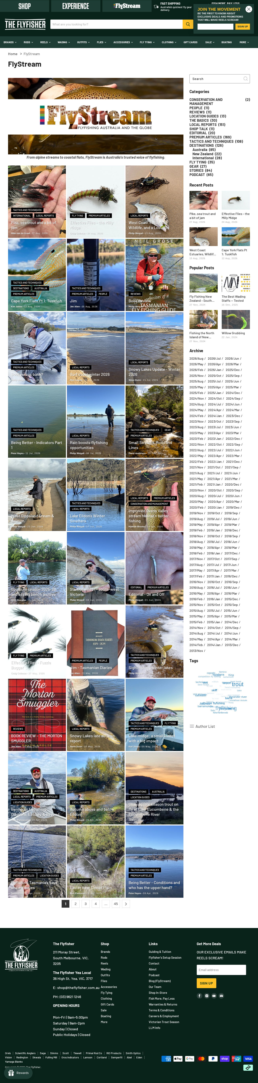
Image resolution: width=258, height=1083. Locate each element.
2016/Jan (213, 599)
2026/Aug (196, 358)
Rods (27, 42)
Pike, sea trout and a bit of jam (33, 225)
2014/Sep (231, 627)
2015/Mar (230, 616)
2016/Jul (213, 587)
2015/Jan (213, 622)
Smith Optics (133, 1053)
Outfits (82, 42)
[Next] (126, 904)
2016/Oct (213, 582)
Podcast (154, 975)
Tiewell (77, 1053)
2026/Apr (214, 364)
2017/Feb (195, 576)
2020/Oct (215, 490)
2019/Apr (213, 524)
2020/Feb (196, 507)
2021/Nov (196, 467)
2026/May (196, 364)
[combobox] (219, 78)
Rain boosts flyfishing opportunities (89, 445)
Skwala (36, 1057)
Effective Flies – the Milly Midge (91, 225)
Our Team (155, 987)
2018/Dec (231, 530)
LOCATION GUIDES (22, 802)
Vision (8, 1057)
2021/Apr (213, 479)
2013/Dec (231, 645)
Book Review (140, 300)
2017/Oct (213, 559)
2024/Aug (196, 404)
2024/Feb (196, 416)
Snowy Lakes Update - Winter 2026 (154, 372)
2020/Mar (233, 501)
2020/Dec (232, 484)
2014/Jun (231, 633)
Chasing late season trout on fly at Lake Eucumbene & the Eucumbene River (154, 809)
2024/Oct (215, 398)
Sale (208, 42)
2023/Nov (196, 421)
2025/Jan (214, 393)
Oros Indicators (70, 1057)
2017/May (196, 570)
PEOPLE (103, 293)
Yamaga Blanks (14, 1061)
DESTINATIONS (21, 288)
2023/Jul (214, 427)
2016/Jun (230, 587)
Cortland (102, 1057)
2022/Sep (233, 444)
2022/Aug (196, 450)
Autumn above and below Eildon (92, 812)
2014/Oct (214, 627)
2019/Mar (230, 524)
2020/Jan (215, 507)
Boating (227, 42)
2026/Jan (214, 370)
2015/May (196, 616)
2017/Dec (231, 553)
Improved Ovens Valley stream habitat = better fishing (149, 515)
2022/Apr (215, 456)
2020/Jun (233, 496)
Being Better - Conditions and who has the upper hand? (154, 885)
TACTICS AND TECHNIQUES (27, 209)
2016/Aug (196, 587)
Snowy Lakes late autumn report (92, 738)
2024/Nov (196, 398)
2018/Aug (196, 542)
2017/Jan (213, 576)
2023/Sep (233, 421)
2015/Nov (196, 604)
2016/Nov (196, 582)
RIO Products (113, 1053)
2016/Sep (231, 582)
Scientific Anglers (25, 1053)
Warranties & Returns (163, 1004)
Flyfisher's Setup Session (165, 957)
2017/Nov (196, 559)
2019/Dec (232, 507)
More (243, 42)
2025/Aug (196, 381)
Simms (54, 1053)
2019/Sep (231, 513)
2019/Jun (230, 519)
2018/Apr (213, 547)
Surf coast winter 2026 (90, 374)
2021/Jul (213, 473)
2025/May (196, 387)
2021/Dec (233, 461)
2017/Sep (230, 559)
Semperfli (116, 1057)
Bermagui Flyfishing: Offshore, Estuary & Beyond (35, 812)
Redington (22, 1057)
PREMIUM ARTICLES (99, 215)
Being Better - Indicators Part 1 (36, 445)
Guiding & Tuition (160, 951)
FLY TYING (77, 215)
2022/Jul (214, 450)
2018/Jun (230, 542)
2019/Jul (213, 519)
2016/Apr (213, 593)
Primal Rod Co (94, 1053)
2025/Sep (233, 375)
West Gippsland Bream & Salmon (32, 518)
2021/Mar (231, 479)
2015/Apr (213, 616)
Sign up (206, 983)
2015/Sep (231, 604)
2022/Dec (233, 438)
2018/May (196, 547)
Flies (100, 42)
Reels (44, 42)
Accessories (122, 42)
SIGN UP (242, 26)
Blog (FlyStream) (160, 981)
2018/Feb (196, 553)
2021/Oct (214, 467)
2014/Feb (196, 645)
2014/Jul (213, 633)
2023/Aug (196, 427)
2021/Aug (196, 473)
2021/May (196, 479)
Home (13, 54)
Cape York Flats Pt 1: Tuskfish (36, 300)
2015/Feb (196, 622)
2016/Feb (196, 599)
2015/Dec (231, 599)
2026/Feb (196, 370)
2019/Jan (213, 530)
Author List (205, 726)
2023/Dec (233, 416)
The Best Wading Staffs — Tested (234, 298)
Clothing (168, 42)
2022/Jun (233, 450)
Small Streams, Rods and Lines (150, 445)
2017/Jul (213, 565)
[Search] (188, 24)
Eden (139, 1057)
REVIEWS (135, 293)
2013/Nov (196, 651)
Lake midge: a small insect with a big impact (152, 738)
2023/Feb (196, 438)
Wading (63, 42)
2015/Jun (230, 610)
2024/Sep (233, 398)
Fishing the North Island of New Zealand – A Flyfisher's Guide (201, 335)
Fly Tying (146, 42)
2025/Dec (233, 370)
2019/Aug (196, 519)
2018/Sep (231, 536)
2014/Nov (196, 627)
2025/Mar (232, 387)
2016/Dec (230, 576)
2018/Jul (213, 542)
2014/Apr (213, 639)
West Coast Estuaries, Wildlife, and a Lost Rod (149, 225)
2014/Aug (196, 633)
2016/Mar (230, 593)
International (22, 215)
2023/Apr (214, 433)
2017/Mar (230, 570)
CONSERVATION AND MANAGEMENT (149, 503)
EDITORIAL (136, 587)
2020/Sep (233, 490)
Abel (129, 1057)
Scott (65, 1053)
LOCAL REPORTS (45, 215)
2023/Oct (214, 421)
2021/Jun (231, 473)
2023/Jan (214, 438)
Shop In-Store (158, 992)
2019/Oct (213, 513)
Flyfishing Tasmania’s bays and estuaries (34, 885)
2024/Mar (233, 410)
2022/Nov (196, 444)
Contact (154, 963)
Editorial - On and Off (146, 594)
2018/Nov (196, 536)
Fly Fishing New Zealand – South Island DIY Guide (200, 298)
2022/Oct (215, 444)
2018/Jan (213, 553)
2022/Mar (233, 456)
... (105, 904)
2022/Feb (196, 461)
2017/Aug (196, 565)
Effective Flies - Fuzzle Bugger (31, 665)
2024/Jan (215, 416)
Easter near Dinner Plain (91, 887)
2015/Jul (213, 610)
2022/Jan (215, 461)
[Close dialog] (248, 9)
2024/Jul (214, 404)
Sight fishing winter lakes (151, 667)
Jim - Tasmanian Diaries (91, 667)
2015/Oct (213, 604)
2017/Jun (230, 565)
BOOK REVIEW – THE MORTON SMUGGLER (36, 738)
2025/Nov (196, 375)
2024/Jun (233, 404)
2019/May (196, 524)
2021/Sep (231, 467)
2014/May (196, 639)
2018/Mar (230, 547)
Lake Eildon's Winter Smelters (87, 518)
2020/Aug (196, 496)
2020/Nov (196, 490)
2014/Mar (231, 639)
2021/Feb (196, 484)
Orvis (8, 1053)
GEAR (168, 429)
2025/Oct (214, 375)
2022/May (196, 456)
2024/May (196, 410)
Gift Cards (191, 42)
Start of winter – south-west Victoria (94, 592)
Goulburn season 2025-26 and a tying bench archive (33, 592)
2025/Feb (196, 393)
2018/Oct (213, 536)
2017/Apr (213, 570)
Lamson (87, 1057)
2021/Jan (214, 484)
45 (116, 904)
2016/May (196, 593)
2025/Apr (214, 387)
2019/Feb (196, 530)
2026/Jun (232, 358)
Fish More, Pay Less (162, 998)
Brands (9, 42)
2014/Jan (214, 645)
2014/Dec (231, 622)
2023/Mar (232, 433)
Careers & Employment (164, 1016)
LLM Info (154, 1028)
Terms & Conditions (161, 1010)
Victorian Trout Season (164, 1022)
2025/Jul (214, 381)
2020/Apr (215, 501)
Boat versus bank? (27, 374)
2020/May (196, 501)
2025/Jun (232, 381)
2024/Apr (215, 410)
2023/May (196, 433)
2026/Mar (232, 364)
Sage (43, 1053)
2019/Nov (196, 513)
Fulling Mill (51, 1057)
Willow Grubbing (233, 333)
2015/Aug (196, 610)
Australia (40, 288)
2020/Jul (214, 496)
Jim (73, 300)
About (153, 969)
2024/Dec (233, 393)
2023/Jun (232, 427)
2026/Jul (214, 358)
